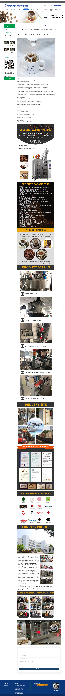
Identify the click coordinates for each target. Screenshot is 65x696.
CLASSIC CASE (51, 9)
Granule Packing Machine (19, 692)
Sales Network (6, 685)
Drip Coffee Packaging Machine (26, 98)
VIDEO (32, 9)
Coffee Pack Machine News (8, 32)
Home (47, 25)
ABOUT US (13, 9)
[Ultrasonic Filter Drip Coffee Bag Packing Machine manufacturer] (16, 6)
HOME (7, 9)
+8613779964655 (63, 307)
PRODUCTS (20, 9)
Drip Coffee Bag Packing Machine (33, 34)
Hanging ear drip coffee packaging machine (23, 81)
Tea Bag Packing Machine (19, 688)
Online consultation (7, 79)
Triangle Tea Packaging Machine (20, 685)
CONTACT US (57, 9)
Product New (6, 29)
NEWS (26, 9)
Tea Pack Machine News (8, 35)
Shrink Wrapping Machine (19, 689)
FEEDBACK (45, 9)
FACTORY (39, 9)
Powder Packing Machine (19, 693)
